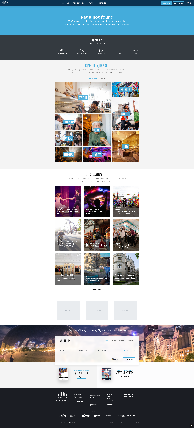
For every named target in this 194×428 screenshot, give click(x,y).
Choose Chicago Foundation (111, 403)
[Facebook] (56, 401)
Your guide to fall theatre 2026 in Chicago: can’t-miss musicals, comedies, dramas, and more (68, 210)
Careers (109, 396)
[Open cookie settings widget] (191, 425)
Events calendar (128, 394)
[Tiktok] (68, 401)
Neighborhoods (61, 53)
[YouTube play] (65, 401)
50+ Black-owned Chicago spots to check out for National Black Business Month (67, 277)
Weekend (68, 138)
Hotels (118, 53)
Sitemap (137, 422)
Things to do (102, 53)
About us (109, 394)
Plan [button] (91, 3)
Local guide (82, 97)
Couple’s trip (69, 122)
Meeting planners (95, 395)
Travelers (129, 347)
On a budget (97, 154)
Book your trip (178, 3)
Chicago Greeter (111, 400)
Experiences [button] (92, 78)
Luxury (125, 146)
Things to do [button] (78, 3)
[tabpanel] (97, 353)
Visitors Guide (166, 3)
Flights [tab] (114, 340)
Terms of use (130, 422)
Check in (80, 347)
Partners (92, 400)
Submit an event (128, 396)
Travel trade (93, 397)
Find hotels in (63, 347)
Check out (100, 347)
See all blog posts (97, 289)
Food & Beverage (82, 53)
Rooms (119, 347)
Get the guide (124, 376)
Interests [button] (102, 78)
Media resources (111, 398)
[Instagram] (62, 401)
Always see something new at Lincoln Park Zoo (96, 279)
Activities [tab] (131, 340)
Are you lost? (97, 40)
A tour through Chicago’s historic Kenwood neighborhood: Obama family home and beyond (125, 277)
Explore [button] (65, 3)
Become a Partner (95, 402)
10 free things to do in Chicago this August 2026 (125, 246)
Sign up (81, 377)
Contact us (80, 401)
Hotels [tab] (107, 340)
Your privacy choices (121, 422)
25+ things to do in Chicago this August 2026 (96, 246)
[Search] (191, 3)
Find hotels (129, 359)
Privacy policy (112, 422)
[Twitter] (59, 401)
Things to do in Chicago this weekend (96, 212)
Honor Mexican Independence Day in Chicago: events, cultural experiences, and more (125, 210)
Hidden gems (68, 154)
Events (134, 53)
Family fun (125, 114)
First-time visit (125, 89)
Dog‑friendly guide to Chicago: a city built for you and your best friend (67, 245)
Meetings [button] (102, 3)
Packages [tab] (122, 340)
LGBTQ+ (97, 130)
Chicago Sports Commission (94, 404)
